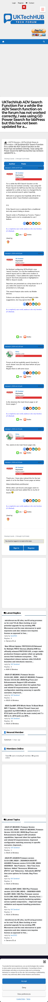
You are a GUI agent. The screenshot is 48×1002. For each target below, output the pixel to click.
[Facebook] (24, 223)
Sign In (16, 548)
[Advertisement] (24, 70)
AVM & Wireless (12, 669)
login (19, 248)
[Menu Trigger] (43, 9)
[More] (39, 223)
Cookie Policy (21, 999)
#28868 (40, 346)
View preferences (24, 994)
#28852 (40, 168)
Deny (24, 988)
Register (31, 548)
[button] (44, 961)
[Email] (36, 223)
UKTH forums (14, 142)
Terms (28, 999)
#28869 (40, 386)
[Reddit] (30, 223)
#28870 (40, 429)
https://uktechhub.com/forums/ (17, 484)
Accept (24, 981)
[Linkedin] (33, 223)
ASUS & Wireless (12, 700)
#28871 (40, 462)
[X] (27, 223)
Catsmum (7, 740)
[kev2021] (8, 242)
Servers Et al (11, 641)
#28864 (40, 253)
